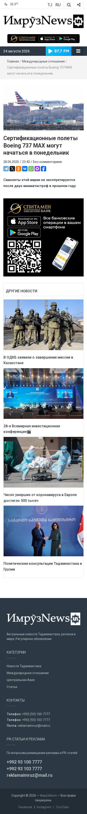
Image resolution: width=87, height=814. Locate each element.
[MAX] (37, 168)
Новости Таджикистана (24, 666)
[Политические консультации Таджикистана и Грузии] (43, 531)
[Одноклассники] (18, 168)
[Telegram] (6, 168)
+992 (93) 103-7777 (36, 720)
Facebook (25, 807)
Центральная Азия (21, 680)
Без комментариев (47, 162)
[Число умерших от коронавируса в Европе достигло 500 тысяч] (43, 462)
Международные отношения (43, 61)
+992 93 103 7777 (24, 768)
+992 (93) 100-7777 (36, 714)
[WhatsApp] (31, 168)
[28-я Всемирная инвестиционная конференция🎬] (43, 393)
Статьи (12, 687)
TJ (50, 4)
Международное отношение (28, 673)
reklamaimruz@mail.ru (34, 725)
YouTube (62, 807)
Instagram (44, 807)
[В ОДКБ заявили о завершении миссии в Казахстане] (43, 324)
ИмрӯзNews (48, 795)
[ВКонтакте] (24, 168)
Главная (13, 61)
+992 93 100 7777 (24, 762)
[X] (12, 168)
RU (58, 4)
